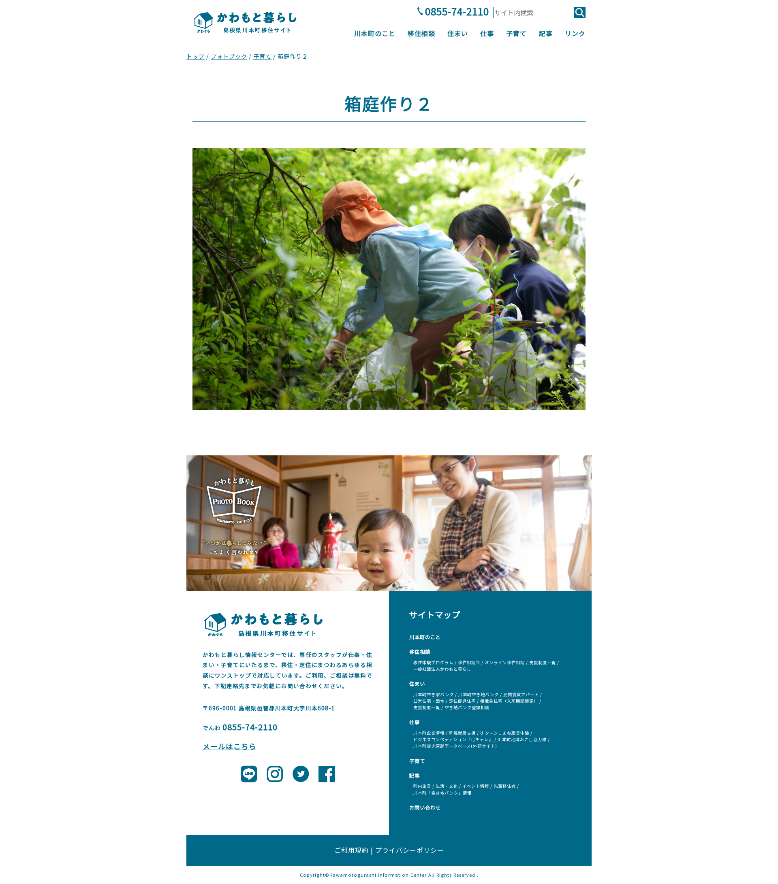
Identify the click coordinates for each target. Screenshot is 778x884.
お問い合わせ (425, 807)
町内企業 (422, 786)
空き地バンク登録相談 (467, 707)
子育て (516, 33)
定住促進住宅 (462, 701)
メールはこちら (229, 746)
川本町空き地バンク (478, 694)
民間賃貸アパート (521, 694)
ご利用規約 (351, 850)
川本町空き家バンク (433, 694)
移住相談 (421, 33)
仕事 (487, 33)
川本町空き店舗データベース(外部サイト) (455, 746)
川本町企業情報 (429, 733)
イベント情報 (475, 786)
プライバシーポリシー (409, 850)
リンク (575, 33)
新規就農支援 (462, 733)
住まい (457, 33)
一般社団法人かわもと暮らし (442, 669)
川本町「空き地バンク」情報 (442, 793)
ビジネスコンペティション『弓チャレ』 (453, 739)
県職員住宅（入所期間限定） (509, 701)
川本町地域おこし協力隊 (522, 739)
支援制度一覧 (542, 662)
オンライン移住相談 (505, 662)
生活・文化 (447, 786)
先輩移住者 (505, 786)
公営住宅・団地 (429, 701)
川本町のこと (374, 33)
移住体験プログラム (433, 662)
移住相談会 (469, 662)
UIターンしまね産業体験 (504, 733)
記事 (546, 33)
